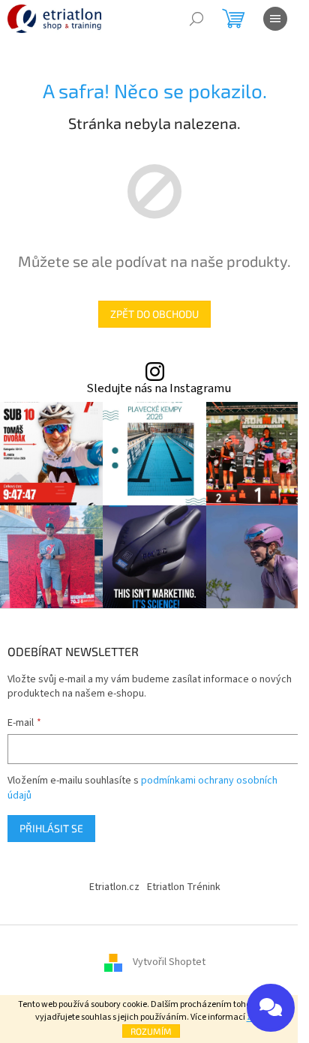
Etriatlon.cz (114, 887)
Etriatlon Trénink (183, 887)
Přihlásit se (51, 828)
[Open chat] (271, 1008)
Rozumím (151, 1031)
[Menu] (275, 19)
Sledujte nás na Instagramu (158, 388)
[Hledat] (197, 19)
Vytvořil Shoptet (169, 962)
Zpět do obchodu (154, 313)
